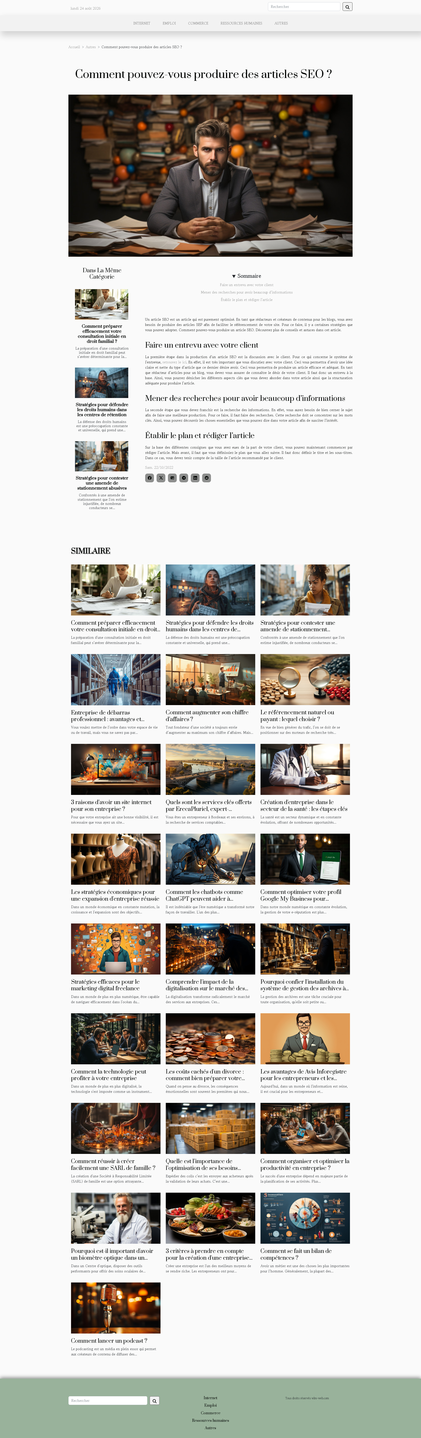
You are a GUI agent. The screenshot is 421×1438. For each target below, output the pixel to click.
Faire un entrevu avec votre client (246, 284)
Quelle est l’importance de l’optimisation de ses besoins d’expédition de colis (202, 1168)
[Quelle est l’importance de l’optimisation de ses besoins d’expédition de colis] (210, 1127)
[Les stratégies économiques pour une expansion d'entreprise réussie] (116, 858)
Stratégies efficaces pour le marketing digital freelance (105, 985)
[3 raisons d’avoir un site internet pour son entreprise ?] (116, 768)
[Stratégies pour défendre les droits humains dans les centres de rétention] (101, 383)
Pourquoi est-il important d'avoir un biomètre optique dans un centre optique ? (112, 1258)
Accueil (74, 47)
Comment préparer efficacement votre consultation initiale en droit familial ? (102, 334)
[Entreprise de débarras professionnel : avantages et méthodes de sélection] (116, 679)
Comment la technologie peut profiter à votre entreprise (108, 1075)
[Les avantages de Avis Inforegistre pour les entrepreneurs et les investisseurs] (305, 1038)
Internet (141, 23)
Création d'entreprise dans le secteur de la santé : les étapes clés (304, 806)
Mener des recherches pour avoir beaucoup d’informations (247, 292)
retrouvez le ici (174, 362)
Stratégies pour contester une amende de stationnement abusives (102, 483)
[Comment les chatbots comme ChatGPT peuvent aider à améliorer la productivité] (210, 858)
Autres (281, 23)
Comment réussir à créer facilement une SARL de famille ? (113, 1165)
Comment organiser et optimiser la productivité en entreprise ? (305, 1165)
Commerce (198, 23)
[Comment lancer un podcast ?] (116, 1307)
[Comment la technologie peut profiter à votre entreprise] (116, 1038)
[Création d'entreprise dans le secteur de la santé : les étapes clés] (305, 768)
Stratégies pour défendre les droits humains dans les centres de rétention (102, 410)
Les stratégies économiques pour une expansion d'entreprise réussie (115, 895)
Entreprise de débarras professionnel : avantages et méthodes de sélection (106, 719)
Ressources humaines (241, 23)
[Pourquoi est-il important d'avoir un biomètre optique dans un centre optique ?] (116, 1217)
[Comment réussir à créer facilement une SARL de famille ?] (116, 1127)
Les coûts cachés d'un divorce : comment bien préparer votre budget (205, 1078)
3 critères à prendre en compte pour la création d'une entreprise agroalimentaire (207, 1258)
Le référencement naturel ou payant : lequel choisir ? (297, 716)
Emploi (169, 23)
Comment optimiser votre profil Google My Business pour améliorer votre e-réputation (300, 899)
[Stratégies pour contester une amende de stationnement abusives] (101, 456)
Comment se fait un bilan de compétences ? (296, 1254)
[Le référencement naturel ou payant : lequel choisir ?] (305, 679)
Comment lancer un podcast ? (109, 1341)
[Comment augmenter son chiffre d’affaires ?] (210, 679)
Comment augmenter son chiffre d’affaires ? (207, 716)
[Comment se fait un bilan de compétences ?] (305, 1217)
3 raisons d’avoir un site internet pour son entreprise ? (111, 806)
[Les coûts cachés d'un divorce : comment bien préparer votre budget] (210, 1038)
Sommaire (249, 276)
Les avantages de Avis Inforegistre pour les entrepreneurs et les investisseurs (303, 1078)
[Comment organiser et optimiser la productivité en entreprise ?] (305, 1127)
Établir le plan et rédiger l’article (247, 299)
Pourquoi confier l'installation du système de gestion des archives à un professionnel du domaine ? (303, 988)
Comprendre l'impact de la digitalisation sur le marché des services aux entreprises (205, 988)
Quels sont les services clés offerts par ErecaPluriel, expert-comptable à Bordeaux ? (209, 809)
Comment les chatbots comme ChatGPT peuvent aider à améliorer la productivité (204, 899)
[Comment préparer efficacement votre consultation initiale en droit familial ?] (101, 304)
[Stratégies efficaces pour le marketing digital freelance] (116, 948)
